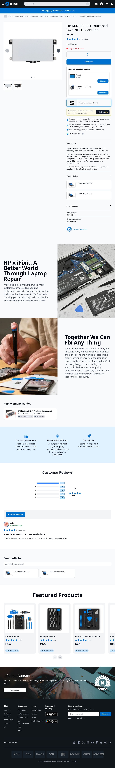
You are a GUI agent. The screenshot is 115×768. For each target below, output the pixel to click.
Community (22, 710)
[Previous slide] (55, 657)
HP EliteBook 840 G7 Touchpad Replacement (35, 411)
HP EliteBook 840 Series (55, 16)
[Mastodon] (97, 742)
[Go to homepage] (12, 4)
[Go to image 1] (31, 77)
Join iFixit (103, 112)
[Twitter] (83, 742)
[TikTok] (74, 742)
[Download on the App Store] (51, 714)
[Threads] (105, 742)
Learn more (15, 690)
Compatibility (72, 176)
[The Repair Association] (110, 742)
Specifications (72, 206)
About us (7, 710)
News (20, 730)
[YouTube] (92, 742)
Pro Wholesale (23, 714)
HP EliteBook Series (17, 16)
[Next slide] (60, 657)
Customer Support (7, 715)
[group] (7, 50)
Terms (33, 717)
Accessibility (36, 710)
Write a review (16, 514)
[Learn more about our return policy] (83, 134)
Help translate (9, 742)
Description (71, 143)
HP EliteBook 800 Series (35, 16)
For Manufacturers (23, 722)
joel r (12, 523)
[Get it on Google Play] (51, 721)
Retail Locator (23, 717)
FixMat (78, 75)
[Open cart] (107, 4)
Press (20, 727)
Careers (6, 723)
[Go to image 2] (34, 77)
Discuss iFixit (8, 720)
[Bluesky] (101, 742)
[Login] (112, 4)
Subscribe (106, 714)
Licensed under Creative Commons (63, 761)
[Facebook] (79, 742)
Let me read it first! (77, 718)
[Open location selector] (101, 4)
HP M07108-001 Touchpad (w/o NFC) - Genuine (84, 16)
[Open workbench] (96, 4)
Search (106, 54)
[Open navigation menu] (2, 4)
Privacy (34, 714)
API (5, 727)
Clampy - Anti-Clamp (83, 87)
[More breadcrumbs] (5, 16)
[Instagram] (88, 742)
